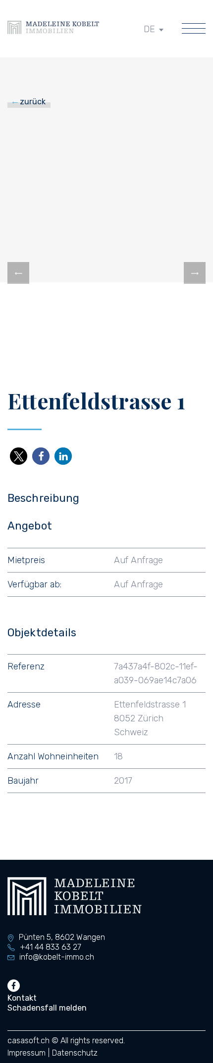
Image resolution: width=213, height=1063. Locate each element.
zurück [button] (32, 101)
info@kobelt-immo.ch (56, 957)
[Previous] (18, 273)
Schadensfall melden (47, 1008)
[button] (18, 456)
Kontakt (22, 998)
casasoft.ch (28, 1040)
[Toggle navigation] (194, 29)
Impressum (26, 1053)
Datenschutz (75, 1053)
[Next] (195, 273)
